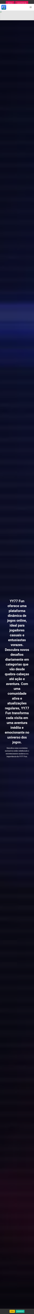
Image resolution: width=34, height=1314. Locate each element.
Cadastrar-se (20, 1311)
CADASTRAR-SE (21, 3)
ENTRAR (10, 3)
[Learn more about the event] (17, 15)
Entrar (12, 1311)
